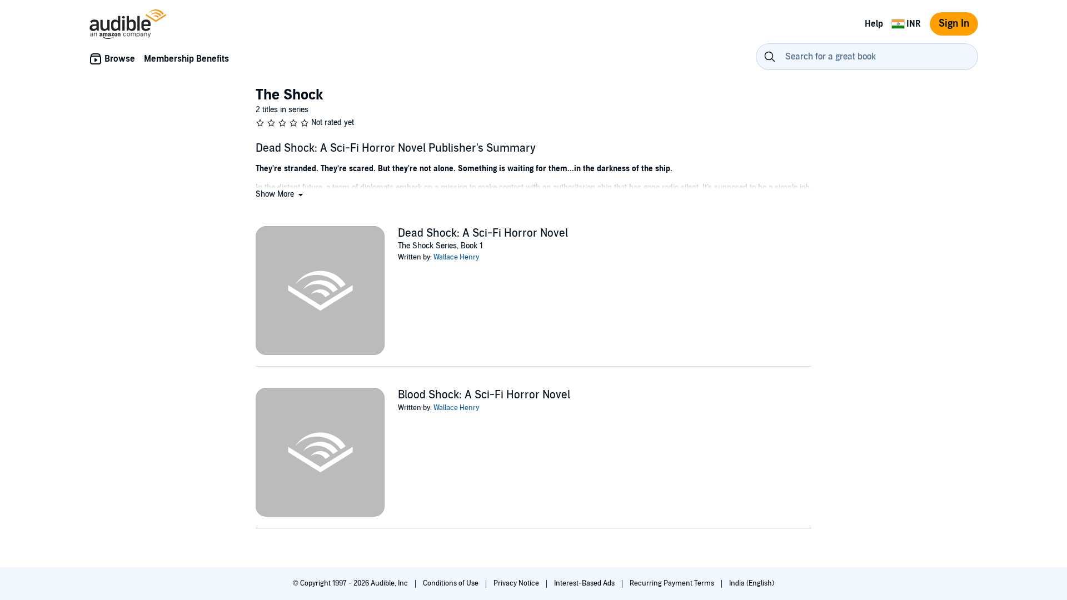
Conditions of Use (451, 583)
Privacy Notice (517, 583)
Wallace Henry (456, 257)
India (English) (751, 583)
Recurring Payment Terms (673, 583)
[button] (280, 194)
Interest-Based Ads (585, 583)
